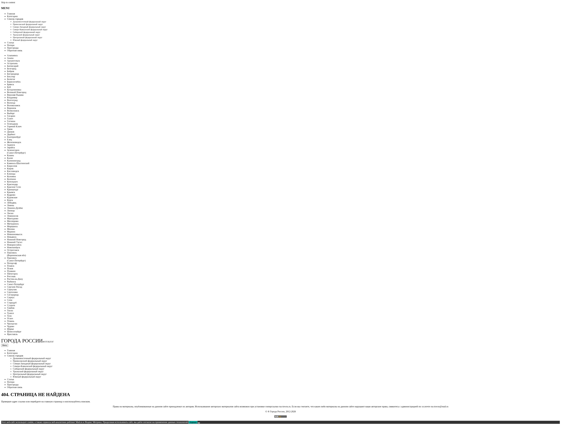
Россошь (11, 276)
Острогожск (13, 250)
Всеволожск (13, 110)
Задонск (11, 145)
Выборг (11, 113)
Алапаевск (12, 55)
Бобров (10, 71)
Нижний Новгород (16, 239)
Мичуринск (13, 224)
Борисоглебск (14, 82)
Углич (10, 318)
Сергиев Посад (14, 287)
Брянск (10, 84)
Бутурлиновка (14, 89)
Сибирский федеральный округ (26, 32)
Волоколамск (13, 105)
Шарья (10, 329)
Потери (10, 45)
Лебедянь (11, 202)
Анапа (10, 58)
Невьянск (12, 237)
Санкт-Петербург (15, 284)
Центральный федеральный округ (27, 37)
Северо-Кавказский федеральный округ (30, 29)
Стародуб (12, 302)
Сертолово (12, 292)
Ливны (10, 205)
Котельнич (12, 181)
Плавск (10, 266)
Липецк (11, 210)
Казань (10, 155)
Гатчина (11, 121)
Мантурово (12, 218)
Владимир (12, 97)
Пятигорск (12, 273)
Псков (10, 268)
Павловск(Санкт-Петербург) (16, 259)
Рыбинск (11, 281)
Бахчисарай (12, 66)
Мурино (11, 231)
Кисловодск (13, 171)
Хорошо (193, 422)
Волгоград (12, 100)
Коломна (11, 176)
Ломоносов (12, 216)
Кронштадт (12, 189)
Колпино (11, 179)
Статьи (10, 42)
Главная (11, 13)
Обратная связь (14, 50)
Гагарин (11, 116)
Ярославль (12, 334)
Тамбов (10, 308)
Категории (12, 16)
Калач (10, 158)
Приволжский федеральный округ (28, 24)
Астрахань (12, 63)
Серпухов (12, 289)
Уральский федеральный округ (26, 35)
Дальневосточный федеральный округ (29, 22)
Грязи (10, 129)
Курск (10, 200)
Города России (27, 341)
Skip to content (8, 2)
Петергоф (12, 263)
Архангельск (13, 60)
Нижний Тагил (14, 242)
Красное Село (14, 187)
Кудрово (11, 195)
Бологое (11, 79)
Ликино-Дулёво (15, 208)
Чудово (10, 326)
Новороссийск (14, 245)
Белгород (11, 68)
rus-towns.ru (285, 406)
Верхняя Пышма (15, 95)
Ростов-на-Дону (15, 279)
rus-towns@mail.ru (439, 406)
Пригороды (13, 48)
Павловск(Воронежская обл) (16, 254)
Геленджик (12, 124)
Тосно (10, 310)
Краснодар (12, 184)
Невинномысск (14, 234)
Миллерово (12, 221)
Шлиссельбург (14, 331)
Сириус (11, 297)
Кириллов (12, 166)
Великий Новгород (16, 92)
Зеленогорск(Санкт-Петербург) (16, 151)
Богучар (11, 76)
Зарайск (11, 147)
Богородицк (13, 74)
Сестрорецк (13, 295)
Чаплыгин (12, 323)
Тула (9, 316)
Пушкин (11, 271)
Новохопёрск (13, 247)
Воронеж (11, 108)
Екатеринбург (14, 137)
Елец (9, 139)
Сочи (9, 300)
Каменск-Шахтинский (18, 163)
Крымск (11, 192)
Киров (10, 168)
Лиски (10, 213)
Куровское (12, 197)
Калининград (13, 160)
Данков (10, 131)
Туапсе (10, 313)
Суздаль (11, 305)
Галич (10, 118)
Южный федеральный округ (25, 40)
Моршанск (12, 226)
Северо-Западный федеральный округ (29, 27)
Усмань (10, 321)
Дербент (11, 134)
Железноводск (14, 142)
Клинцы (11, 174)
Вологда (11, 103)
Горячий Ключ (14, 126)
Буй (9, 87)
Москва (11, 229)
